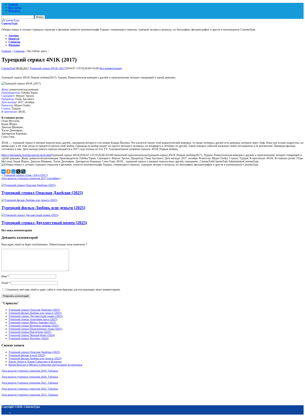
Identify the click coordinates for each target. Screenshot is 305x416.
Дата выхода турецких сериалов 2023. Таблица (29, 394)
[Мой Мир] (13, 171)
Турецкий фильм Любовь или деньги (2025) (43, 207)
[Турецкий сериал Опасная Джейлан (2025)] (28, 185)
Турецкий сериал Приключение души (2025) (35, 328)
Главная (13, 4)
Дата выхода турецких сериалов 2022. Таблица (29, 388)
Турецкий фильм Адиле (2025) (26, 355)
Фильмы (14, 45)
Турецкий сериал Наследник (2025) (29, 332)
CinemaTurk (8, 68)
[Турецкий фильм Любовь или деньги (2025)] (29, 200)
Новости (13, 38)
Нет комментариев (110, 68)
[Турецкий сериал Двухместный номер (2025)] (29, 215)
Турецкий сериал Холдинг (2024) (28, 338)
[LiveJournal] (23, 171)
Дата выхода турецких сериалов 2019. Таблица (29, 370)
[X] (18, 171)
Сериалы (14, 41)
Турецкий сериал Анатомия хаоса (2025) (32, 319)
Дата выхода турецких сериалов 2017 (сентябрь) (30, 178)
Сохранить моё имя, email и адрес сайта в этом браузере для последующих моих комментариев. (63, 289)
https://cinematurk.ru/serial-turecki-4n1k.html (26, 155)
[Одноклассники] (8, 171)
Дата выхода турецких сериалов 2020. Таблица (29, 376)
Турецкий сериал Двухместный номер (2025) (44, 222)
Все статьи (14, 7)
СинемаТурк (9, 23)
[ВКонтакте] (3, 171)
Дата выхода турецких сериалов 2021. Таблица (29, 382)
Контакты (14, 10)
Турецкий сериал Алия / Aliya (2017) (26, 175)
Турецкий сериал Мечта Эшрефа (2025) (32, 322)
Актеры (13, 35)
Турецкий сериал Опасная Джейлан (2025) (42, 192)
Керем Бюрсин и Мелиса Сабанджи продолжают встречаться (45, 364)
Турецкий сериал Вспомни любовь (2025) (33, 325)
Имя (5, 276)
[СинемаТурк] (10, 20)
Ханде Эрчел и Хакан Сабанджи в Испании (35, 361)
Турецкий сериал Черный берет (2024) (31, 335)
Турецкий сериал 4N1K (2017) (47, 68)
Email (5, 282)
